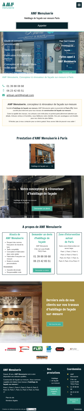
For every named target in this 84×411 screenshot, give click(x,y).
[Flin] (37, 349)
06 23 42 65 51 (15, 90)
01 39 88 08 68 (15, 86)
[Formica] (24, 349)
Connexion (78, 409)
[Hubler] (73, 349)
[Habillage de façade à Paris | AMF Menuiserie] (8, 5)
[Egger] (10, 349)
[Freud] (59, 349)
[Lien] (42, 357)
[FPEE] (49, 349)
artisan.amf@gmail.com (20, 95)
